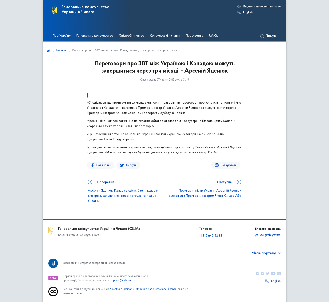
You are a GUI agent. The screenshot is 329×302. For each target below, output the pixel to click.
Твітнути (131, 165)
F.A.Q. (213, 36)
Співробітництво (131, 36)
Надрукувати (228, 165)
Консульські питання (165, 36)
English (248, 12)
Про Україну (62, 36)
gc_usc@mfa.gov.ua (267, 234)
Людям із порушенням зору (262, 6)
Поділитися (103, 165)
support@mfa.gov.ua (123, 280)
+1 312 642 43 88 (211, 236)
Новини (61, 50)
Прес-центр (194, 36)
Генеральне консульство (94, 36)
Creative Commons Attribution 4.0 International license (143, 289)
